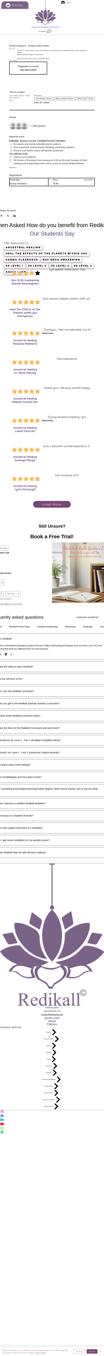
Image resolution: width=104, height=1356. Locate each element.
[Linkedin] (52, 1120)
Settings (79, 1351)
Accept (92, 1351)
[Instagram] (52, 1112)
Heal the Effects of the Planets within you (47, 253)
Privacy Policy (40, 1352)
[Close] (100, 1351)
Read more (47, 333)
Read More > (13, 167)
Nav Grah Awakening (61, 259)
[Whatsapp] (52, 1128)
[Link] (45, 13)
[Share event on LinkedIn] (14, 216)
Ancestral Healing (23, 247)
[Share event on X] (8, 216)
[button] (5, 654)
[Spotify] (52, 1132)
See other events (28, 70)
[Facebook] (52, 1116)
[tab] (19, 626)
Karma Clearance (22, 259)
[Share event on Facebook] (1, 216)
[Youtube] (52, 1124)
